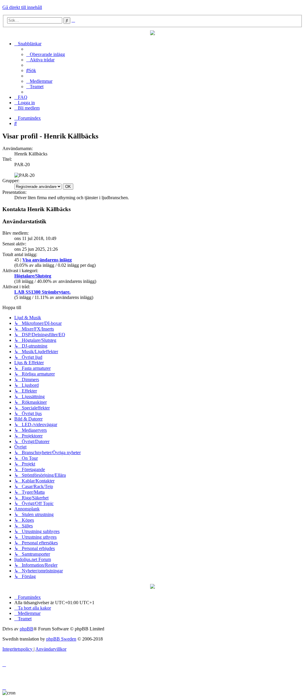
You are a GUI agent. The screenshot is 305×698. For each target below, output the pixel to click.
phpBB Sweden (61, 638)
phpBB (26, 628)
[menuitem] (45, 54)
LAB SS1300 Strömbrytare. (42, 292)
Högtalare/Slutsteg (32, 275)
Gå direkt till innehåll (22, 7)
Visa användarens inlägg (47, 259)
